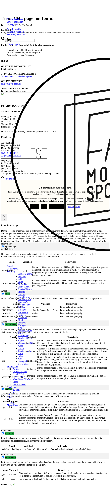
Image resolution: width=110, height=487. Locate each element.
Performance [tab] (7, 454)
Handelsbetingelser (15, 32)
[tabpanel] (55, 409)
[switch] (3, 433)
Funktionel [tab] (6, 430)
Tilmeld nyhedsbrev (16, 34)
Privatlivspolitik (14, 29)
